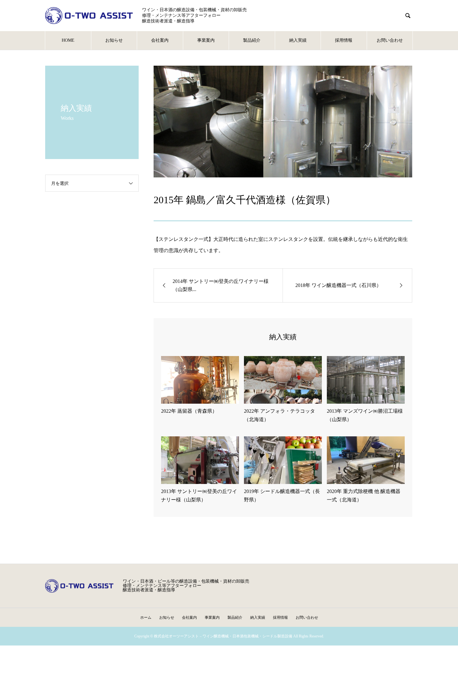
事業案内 (206, 40)
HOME (68, 40)
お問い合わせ (390, 40)
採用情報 (343, 40)
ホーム (145, 617)
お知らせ (114, 40)
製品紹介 (251, 40)
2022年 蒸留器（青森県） (189, 411)
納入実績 (298, 40)
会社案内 (160, 40)
